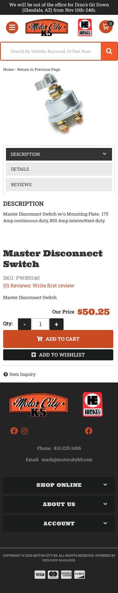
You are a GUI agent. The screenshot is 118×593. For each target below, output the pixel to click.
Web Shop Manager (58, 560)
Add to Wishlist (62, 354)
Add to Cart (63, 338)
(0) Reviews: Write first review (38, 285)
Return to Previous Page (38, 69)
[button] (59, 51)
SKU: (8, 277)
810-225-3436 (67, 448)
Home (8, 69)
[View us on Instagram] (24, 431)
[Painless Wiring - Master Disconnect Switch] (59, 104)
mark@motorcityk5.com (67, 459)
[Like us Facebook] (14, 431)
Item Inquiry (22, 374)
